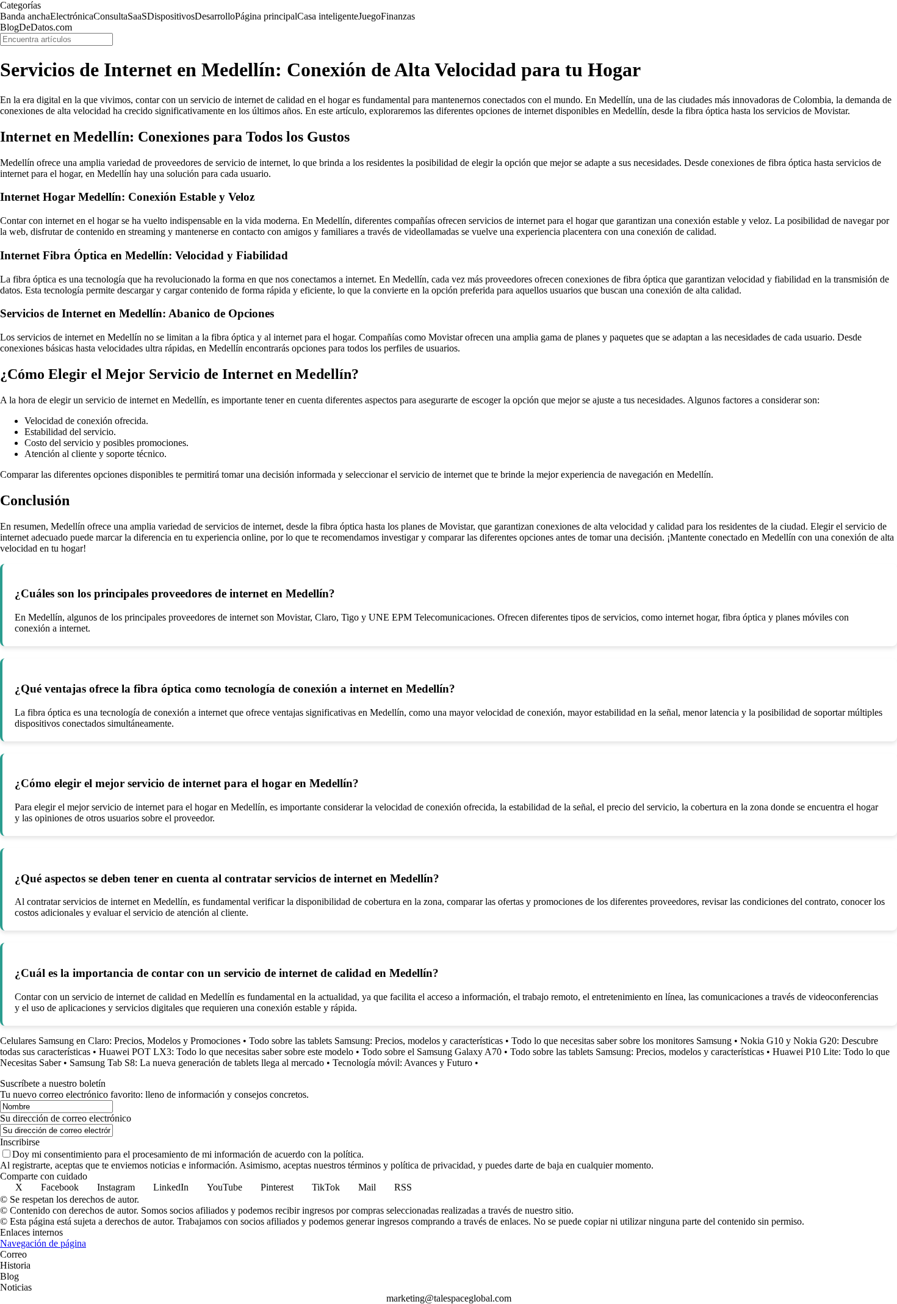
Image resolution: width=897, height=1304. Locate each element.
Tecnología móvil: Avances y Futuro (402, 1062)
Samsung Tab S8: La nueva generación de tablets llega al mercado (197, 1062)
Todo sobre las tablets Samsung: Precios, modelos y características (376, 1041)
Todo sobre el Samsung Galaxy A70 (432, 1051)
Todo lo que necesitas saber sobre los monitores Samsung (621, 1041)
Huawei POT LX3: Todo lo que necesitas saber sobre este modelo (226, 1051)
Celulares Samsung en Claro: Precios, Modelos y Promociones (120, 1041)
